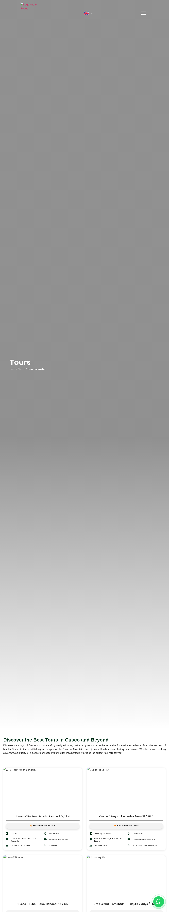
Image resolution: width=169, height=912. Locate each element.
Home (13, 369)
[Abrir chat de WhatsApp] (158, 901)
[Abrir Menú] (143, 13)
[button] (89, 13)
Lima (22, 369)
